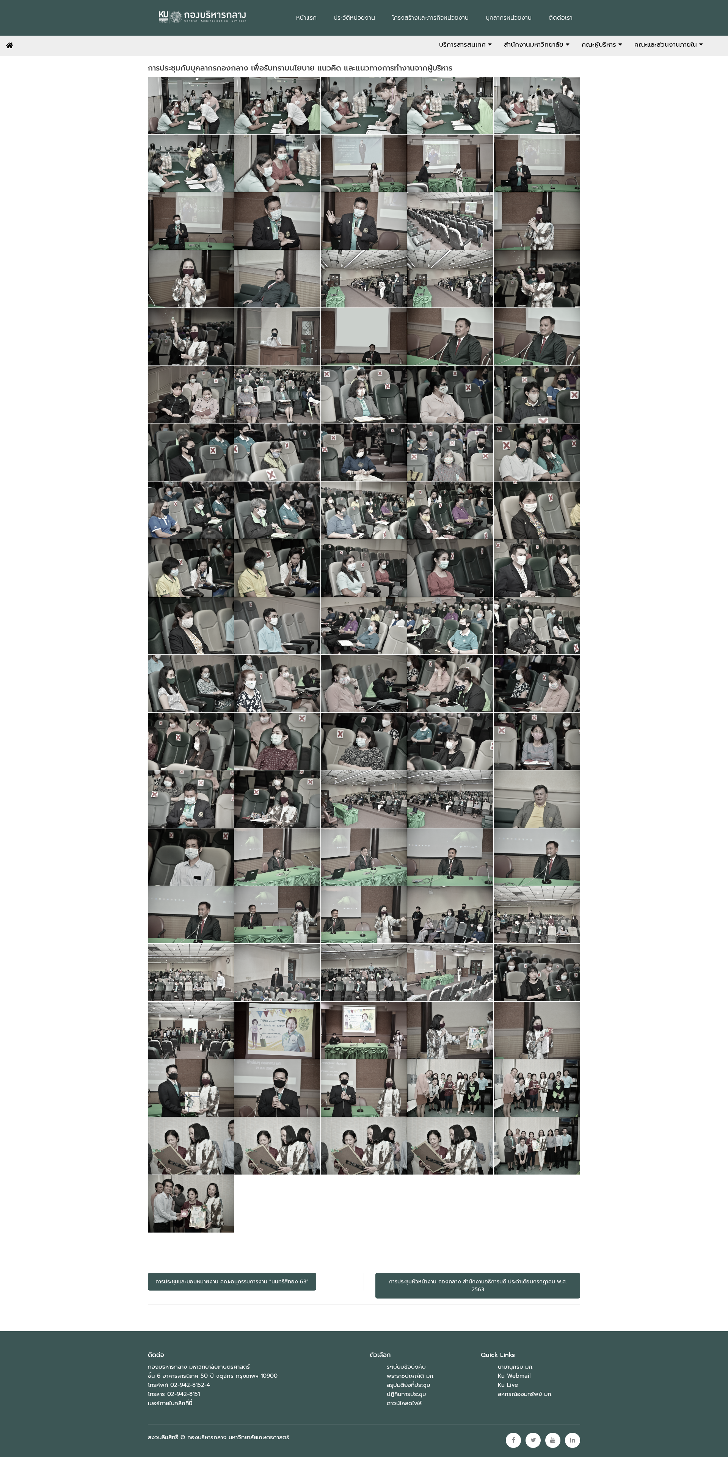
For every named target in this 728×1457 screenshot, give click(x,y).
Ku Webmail (514, 1376)
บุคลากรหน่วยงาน (509, 17)
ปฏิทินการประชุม (406, 1394)
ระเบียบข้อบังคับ (406, 1367)
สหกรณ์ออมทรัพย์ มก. (525, 1394)
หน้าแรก (306, 17)
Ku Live (508, 1385)
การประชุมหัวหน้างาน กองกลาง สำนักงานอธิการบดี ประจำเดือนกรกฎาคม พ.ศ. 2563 (478, 1286)
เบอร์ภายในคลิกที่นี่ (170, 1403)
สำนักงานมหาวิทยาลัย (535, 44)
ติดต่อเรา (561, 17)
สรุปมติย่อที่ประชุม (408, 1385)
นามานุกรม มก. (515, 1367)
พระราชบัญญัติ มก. (411, 1376)
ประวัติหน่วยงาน (354, 17)
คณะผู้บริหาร (600, 44)
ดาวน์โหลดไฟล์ (404, 1403)
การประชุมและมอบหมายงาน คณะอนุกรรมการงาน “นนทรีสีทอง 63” (232, 1282)
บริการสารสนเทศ (463, 44)
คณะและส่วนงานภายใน (666, 44)
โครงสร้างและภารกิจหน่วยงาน (430, 17)
